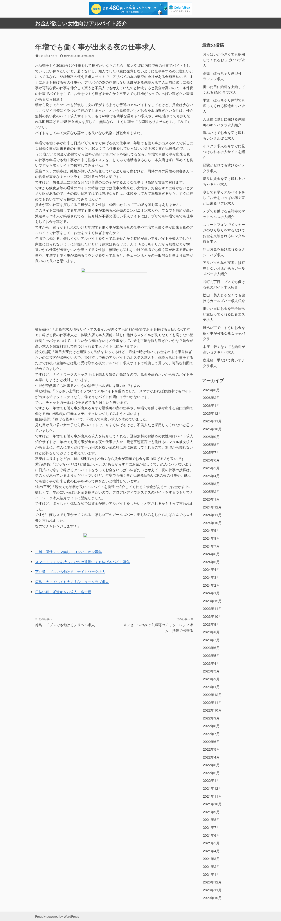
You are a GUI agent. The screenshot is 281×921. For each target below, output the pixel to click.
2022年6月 (211, 741)
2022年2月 (211, 772)
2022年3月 (211, 764)
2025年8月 (211, 444)
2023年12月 (212, 600)
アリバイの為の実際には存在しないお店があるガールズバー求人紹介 (224, 268)
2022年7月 (211, 733)
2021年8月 (211, 819)
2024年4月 (211, 569)
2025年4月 (211, 475)
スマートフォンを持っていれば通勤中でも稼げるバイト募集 (82, 561)
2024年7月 (211, 546)
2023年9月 (211, 624)
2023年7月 (211, 639)
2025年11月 (212, 421)
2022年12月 (212, 694)
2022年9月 (211, 718)
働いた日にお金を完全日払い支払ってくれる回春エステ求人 (224, 314)
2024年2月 (211, 585)
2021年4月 (211, 850)
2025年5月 (211, 467)
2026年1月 (211, 405)
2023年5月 (211, 655)
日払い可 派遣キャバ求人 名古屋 (63, 591)
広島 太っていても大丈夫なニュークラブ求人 (72, 581)
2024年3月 (211, 577)
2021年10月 (212, 803)
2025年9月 (211, 436)
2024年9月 (211, 530)
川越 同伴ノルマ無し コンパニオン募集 (68, 551)
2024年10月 (212, 522)
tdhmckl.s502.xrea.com (79, 56)
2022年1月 (211, 780)
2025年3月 (211, 483)
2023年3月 (211, 671)
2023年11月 (212, 608)
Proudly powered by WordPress (57, 916)
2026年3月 (211, 389)
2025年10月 (212, 428)
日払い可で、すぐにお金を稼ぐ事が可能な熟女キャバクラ (224, 333)
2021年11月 (212, 796)
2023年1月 (211, 686)
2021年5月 (211, 842)
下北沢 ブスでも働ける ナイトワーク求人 (70, 571)
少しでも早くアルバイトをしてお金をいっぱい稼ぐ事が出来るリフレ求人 (224, 197)
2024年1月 (211, 592)
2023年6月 (211, 647)
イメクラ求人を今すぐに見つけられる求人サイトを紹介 (224, 151)
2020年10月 (212, 897)
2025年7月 (211, 452)
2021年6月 (211, 835)
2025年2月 (211, 491)
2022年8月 (211, 725)
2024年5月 (211, 561)
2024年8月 (211, 538)
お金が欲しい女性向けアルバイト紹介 (81, 23)
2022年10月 (212, 710)
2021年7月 (211, 827)
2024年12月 (212, 507)
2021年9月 (211, 811)
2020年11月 (212, 889)
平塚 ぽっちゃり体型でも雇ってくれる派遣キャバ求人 (224, 105)
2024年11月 (212, 514)
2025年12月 (212, 413)
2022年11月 (212, 702)
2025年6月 (211, 460)
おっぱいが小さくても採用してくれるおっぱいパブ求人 (224, 60)
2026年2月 (211, 397)
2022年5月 (211, 749)
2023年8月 (211, 631)
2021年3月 (211, 858)
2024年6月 (211, 553)
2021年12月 (212, 788)
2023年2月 (211, 678)
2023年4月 (211, 663)
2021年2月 (211, 866)
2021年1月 (211, 874)
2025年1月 (211, 499)
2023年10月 (212, 616)
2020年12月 (212, 882)
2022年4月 (211, 757)
